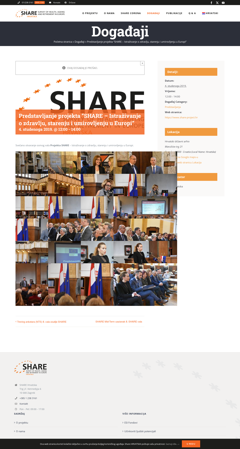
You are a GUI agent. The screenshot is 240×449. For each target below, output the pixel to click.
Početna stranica (63, 41)
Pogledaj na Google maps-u (182, 157)
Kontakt (24, 403)
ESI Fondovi (130, 422)
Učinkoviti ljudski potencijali (140, 431)
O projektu (22, 422)
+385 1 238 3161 (28, 398)
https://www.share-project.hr (181, 117)
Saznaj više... (172, 443)
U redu (191, 443)
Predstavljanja (173, 107)
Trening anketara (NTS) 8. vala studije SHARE (41, 321)
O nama (20, 431)
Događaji (80, 41)
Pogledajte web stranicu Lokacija (183, 162)
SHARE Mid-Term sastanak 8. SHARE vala (119, 321)
